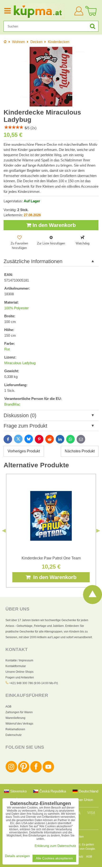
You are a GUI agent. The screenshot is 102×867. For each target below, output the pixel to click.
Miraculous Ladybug (20, 363)
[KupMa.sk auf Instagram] (11, 771)
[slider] (13, 127)
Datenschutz (13, 735)
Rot (7, 349)
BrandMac (12, 404)
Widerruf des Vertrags (19, 723)
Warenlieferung (15, 718)
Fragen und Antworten (19, 677)
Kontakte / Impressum (19, 660)
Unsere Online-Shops (19, 671)
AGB (8, 706)
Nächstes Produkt (80, 451)
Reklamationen (15, 729)
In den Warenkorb (53, 225)
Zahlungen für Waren (19, 712)
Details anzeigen (17, 856)
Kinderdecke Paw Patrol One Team (51, 558)
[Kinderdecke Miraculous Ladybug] (51, 76)
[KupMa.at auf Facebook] (36, 771)
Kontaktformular (15, 666)
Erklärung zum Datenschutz (55, 846)
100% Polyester (16, 308)
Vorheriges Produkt (24, 451)
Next (98, 531)
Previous (4, 531)
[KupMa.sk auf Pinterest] (23, 771)
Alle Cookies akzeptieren (54, 858)
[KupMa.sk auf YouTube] (48, 771)
